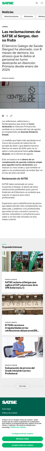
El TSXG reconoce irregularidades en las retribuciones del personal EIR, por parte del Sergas (21, 329)
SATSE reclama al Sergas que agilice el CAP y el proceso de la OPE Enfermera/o (21, 285)
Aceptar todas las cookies (22, 445)
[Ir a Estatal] (8, 3)
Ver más (22, 386)
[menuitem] (6, 409)
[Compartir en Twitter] (7, 116)
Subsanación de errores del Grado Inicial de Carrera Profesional (19, 371)
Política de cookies (18, 427)
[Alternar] (36, 3)
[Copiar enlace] (11, 116)
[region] (22, 433)
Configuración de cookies (22, 434)
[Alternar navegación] (41, 3)
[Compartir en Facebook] (3, 116)
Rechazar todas (22, 439)
